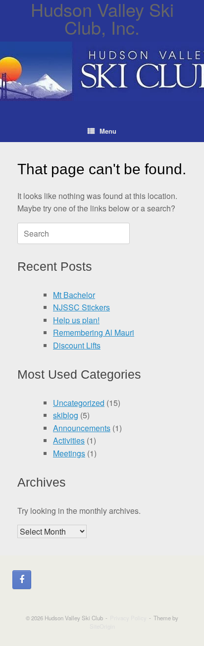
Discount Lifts (77, 345)
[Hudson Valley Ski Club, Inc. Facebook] (21, 579)
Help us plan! (76, 320)
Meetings (69, 453)
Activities (69, 440)
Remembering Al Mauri (93, 332)
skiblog (65, 415)
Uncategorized (78, 402)
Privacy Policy (128, 618)
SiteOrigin (102, 626)
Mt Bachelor (74, 294)
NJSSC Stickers (81, 307)
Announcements (81, 428)
